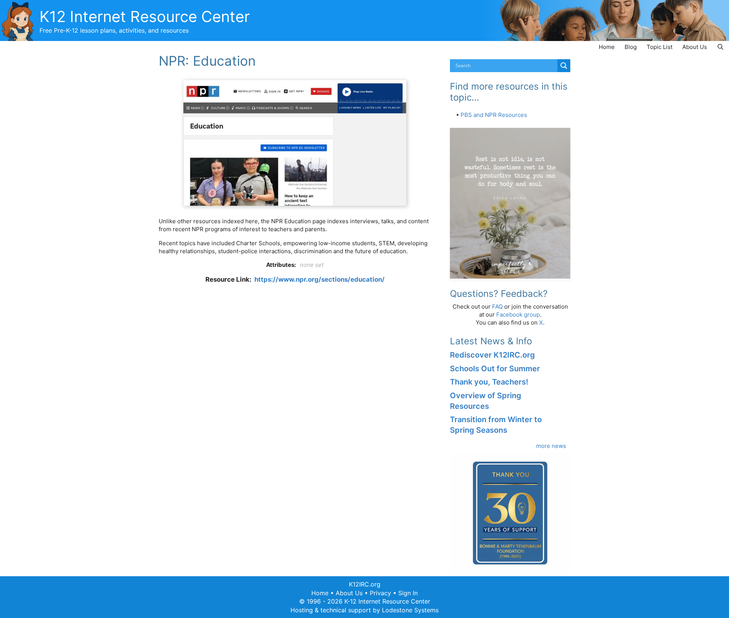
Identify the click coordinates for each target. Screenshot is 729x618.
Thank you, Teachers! (489, 381)
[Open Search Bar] (720, 47)
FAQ (497, 306)
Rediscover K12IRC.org (492, 354)
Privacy (380, 593)
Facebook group (518, 314)
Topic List (659, 46)
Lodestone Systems (410, 610)
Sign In (408, 593)
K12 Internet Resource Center (144, 16)
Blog (631, 46)
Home (607, 46)
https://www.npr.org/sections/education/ (319, 279)
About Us (694, 46)
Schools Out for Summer (495, 368)
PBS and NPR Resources (494, 114)
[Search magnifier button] (563, 65)
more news (551, 445)
